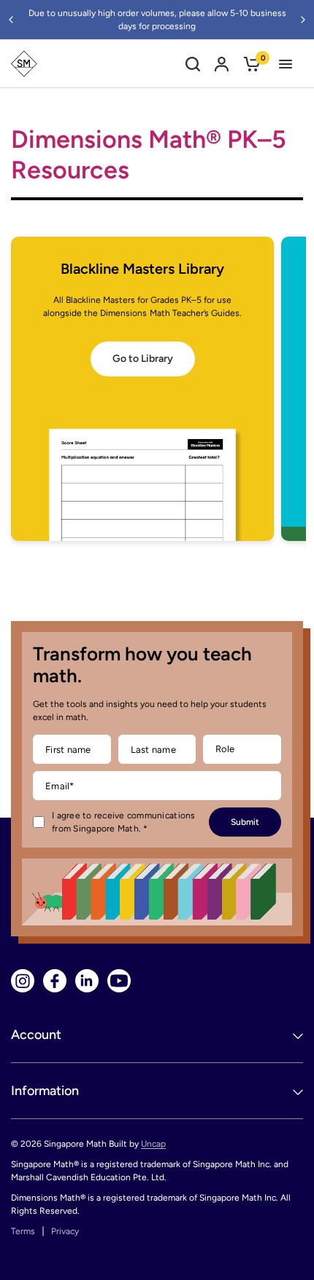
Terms (23, 1231)
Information (45, 1091)
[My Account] (221, 63)
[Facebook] (54, 981)
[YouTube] (119, 981)
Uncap (153, 1144)
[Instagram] (22, 981)
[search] (192, 63)
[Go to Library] (142, 389)
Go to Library (142, 358)
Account (36, 1035)
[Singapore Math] (24, 63)
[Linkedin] (87, 981)
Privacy (65, 1231)
